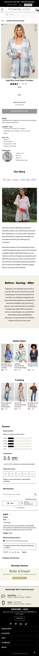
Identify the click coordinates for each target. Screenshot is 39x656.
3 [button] (5, 24)
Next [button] (35, 51)
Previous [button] (3, 51)
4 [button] (6, 24)
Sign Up (19, 618)
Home (2, 20)
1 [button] (2, 24)
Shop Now (28, 4)
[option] (19, 51)
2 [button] (3, 24)
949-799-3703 (18, 602)
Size (19, 95)
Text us (9, 602)
